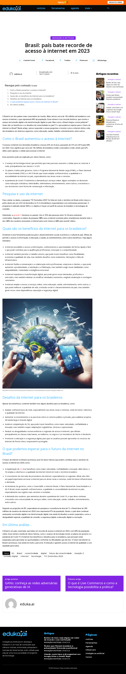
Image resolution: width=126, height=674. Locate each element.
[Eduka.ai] (11, 74)
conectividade (31, 553)
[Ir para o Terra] (63, 2)
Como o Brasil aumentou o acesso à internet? (28, 90)
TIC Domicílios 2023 (53, 556)
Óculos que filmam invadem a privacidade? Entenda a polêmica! (114, 97)
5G (21, 469)
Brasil (19, 553)
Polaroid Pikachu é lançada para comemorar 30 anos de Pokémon (114, 123)
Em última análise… (17, 105)
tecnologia (36, 556)
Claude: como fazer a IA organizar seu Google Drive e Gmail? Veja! (114, 110)
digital (44, 553)
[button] (108, 8)
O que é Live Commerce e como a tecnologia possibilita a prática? (92, 585)
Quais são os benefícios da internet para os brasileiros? (32, 96)
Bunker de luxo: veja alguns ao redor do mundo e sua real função (115, 85)
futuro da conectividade (60, 553)
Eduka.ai (18, 74)
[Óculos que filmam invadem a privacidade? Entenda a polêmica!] (100, 95)
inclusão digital (11, 556)
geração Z (17, 215)
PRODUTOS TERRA (115, 2)
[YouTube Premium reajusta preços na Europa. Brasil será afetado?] (100, 135)
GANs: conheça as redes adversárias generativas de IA (31, 585)
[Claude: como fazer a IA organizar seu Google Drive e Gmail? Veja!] (100, 108)
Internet (25, 556)
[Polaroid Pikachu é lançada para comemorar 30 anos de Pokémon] (100, 120)
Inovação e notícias (63, 38)
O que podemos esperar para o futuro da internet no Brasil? (34, 102)
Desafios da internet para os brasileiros (25, 99)
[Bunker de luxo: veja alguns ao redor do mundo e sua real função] (100, 83)
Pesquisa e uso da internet (20, 93)
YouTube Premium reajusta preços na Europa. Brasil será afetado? (112, 138)
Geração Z (79, 553)
